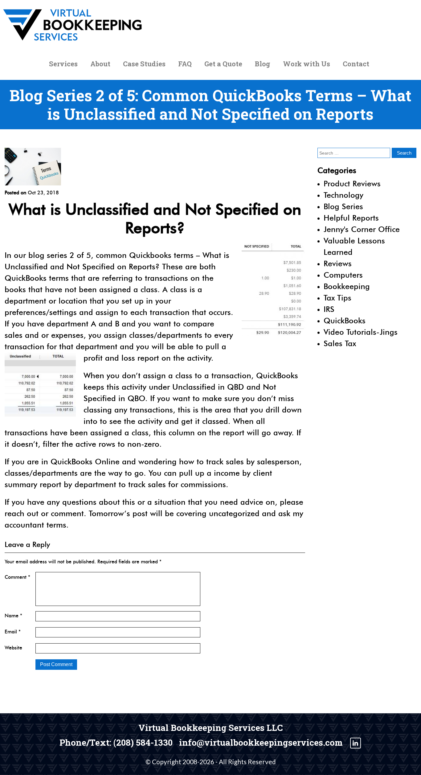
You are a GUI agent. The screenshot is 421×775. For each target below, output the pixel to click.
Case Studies (144, 63)
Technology (343, 195)
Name (13, 616)
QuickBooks (345, 320)
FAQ (185, 63)
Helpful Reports (351, 217)
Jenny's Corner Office (362, 229)
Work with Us (306, 63)
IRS (329, 309)
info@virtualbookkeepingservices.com (261, 743)
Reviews (338, 263)
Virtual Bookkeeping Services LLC (210, 727)
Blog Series (343, 206)
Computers (343, 275)
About (100, 63)
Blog (262, 63)
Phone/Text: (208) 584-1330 (116, 743)
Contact (356, 63)
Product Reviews (352, 183)
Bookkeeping (347, 286)
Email (13, 632)
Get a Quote (223, 63)
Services (63, 63)
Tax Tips (337, 297)
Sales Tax (340, 343)
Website (13, 648)
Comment (17, 577)
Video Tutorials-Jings (361, 332)
